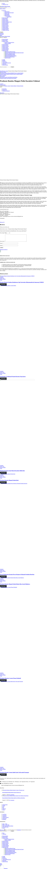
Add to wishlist (3, 84)
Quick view (2, 278)
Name (1, 243)
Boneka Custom (5, 19)
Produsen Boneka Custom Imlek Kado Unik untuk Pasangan (14, 772)
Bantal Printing (7, 15)
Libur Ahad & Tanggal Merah (7, 825)
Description (4, 88)
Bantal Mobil (7, 14)
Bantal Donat (7, 11)
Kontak (3, 805)
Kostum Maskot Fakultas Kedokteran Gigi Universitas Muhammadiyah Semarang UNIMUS (22, 282)
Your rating (2, 232)
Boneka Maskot (5, 23)
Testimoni (4, 808)
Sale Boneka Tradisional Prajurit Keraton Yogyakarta (13, 376)
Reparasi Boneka (5, 29)
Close (1, 280)
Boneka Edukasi (5, 20)
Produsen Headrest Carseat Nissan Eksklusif (10, 678)
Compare (1, 83)
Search (1, 32)
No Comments (11, 794)
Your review (2, 241)
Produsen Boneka (5, 28)
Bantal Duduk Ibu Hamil (9, 12)
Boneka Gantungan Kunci (7, 21)
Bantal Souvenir (5, 17)
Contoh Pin (4, 816)
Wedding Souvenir (5, 30)
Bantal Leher (7, 13)
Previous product (3, 72)
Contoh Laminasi (5, 817)
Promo (3, 809)
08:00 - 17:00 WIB (5, 824)
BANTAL (4, 10)
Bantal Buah (9, 16)
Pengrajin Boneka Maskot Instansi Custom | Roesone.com (11, 792)
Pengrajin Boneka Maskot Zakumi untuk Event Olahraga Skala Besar (13, 797)
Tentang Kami (4, 804)
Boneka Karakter (5, 22)
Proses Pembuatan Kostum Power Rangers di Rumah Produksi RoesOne (17, 574)
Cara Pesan (4, 814)
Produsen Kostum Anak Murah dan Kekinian (8, 78)
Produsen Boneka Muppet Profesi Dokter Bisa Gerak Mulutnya (15, 584)
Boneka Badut (5, 18)
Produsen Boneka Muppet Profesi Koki (9, 480)
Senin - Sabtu (4, 823)
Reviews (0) (4, 89)
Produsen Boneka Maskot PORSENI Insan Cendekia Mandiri (11, 74)
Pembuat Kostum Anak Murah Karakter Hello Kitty (12, 470)
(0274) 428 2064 (5, 826)
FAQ (3, 806)
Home (1, 71)
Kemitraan (4, 819)
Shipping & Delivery (6, 90)
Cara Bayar (4, 815)
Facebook (2, 34)
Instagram (2, 33)
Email (1, 245)
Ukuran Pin (4, 818)
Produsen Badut (5, 27)
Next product (2, 76)
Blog (3, 807)
